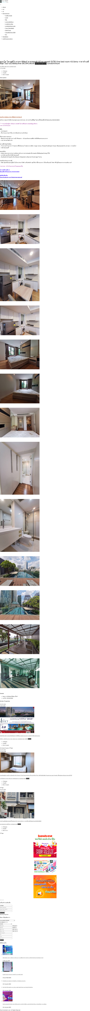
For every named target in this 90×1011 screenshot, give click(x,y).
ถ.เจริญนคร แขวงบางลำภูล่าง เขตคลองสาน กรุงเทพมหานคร (13, 778)
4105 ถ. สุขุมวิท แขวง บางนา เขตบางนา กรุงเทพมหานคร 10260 (14, 739)
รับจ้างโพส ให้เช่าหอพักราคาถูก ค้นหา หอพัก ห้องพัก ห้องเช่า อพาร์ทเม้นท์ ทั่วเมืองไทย (18, 987)
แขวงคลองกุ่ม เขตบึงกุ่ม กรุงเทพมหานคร (8, 824)
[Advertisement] (45, 50)
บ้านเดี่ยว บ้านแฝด (8, 15)
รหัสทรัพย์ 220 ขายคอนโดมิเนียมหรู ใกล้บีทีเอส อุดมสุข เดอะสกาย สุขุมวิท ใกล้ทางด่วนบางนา (20, 735)
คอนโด (6, 17)
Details (29, 739)
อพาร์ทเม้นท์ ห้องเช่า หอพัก (10, 26)
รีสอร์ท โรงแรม (8, 30)
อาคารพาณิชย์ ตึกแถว (9, 22)
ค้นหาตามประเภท (6, 13)
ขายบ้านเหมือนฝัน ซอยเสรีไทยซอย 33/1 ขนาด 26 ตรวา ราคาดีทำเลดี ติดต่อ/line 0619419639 (20, 821)
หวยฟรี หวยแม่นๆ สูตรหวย (8, 38)
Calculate (2, 912)
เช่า (3, 11)
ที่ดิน (6, 19)
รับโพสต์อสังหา (5, 36)
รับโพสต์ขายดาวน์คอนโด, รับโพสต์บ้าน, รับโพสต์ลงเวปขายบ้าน (14, 980)
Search (2, 940)
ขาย (3, 9)
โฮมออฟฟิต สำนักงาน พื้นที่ (10, 32)
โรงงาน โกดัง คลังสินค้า (9, 28)
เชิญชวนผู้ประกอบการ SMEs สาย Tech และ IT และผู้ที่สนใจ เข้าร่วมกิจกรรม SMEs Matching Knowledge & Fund (23, 957)
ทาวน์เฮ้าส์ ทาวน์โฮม (9, 24)
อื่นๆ (6, 34)
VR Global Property (4, 748)
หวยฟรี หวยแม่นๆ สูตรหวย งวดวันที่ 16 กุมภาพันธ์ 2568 (13, 974)
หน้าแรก (4, 7)
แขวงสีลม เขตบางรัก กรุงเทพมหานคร (8, 66)
